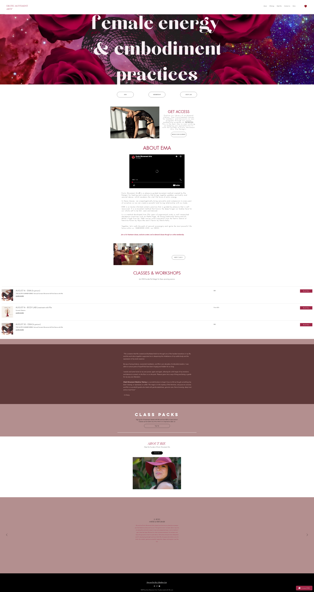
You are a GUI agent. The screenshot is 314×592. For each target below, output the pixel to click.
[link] (113, 290)
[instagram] (299, 2)
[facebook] (301, 2)
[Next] (307, 535)
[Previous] (6, 535)
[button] (306, 291)
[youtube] (304, 2)
